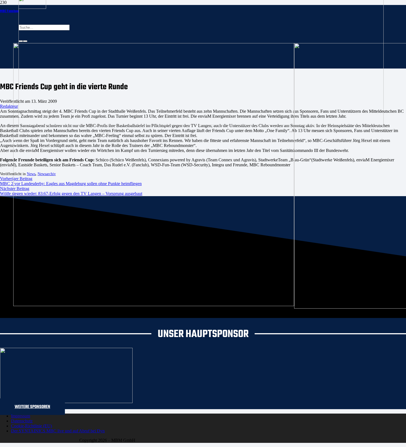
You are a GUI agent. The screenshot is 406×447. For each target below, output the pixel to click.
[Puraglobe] (66, 401)
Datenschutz (22, 421)
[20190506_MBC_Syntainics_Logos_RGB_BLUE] (153, 304)
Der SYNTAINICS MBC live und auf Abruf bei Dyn (58, 430)
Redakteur (9, 106)
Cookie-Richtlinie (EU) (31, 426)
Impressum (20, 416)
